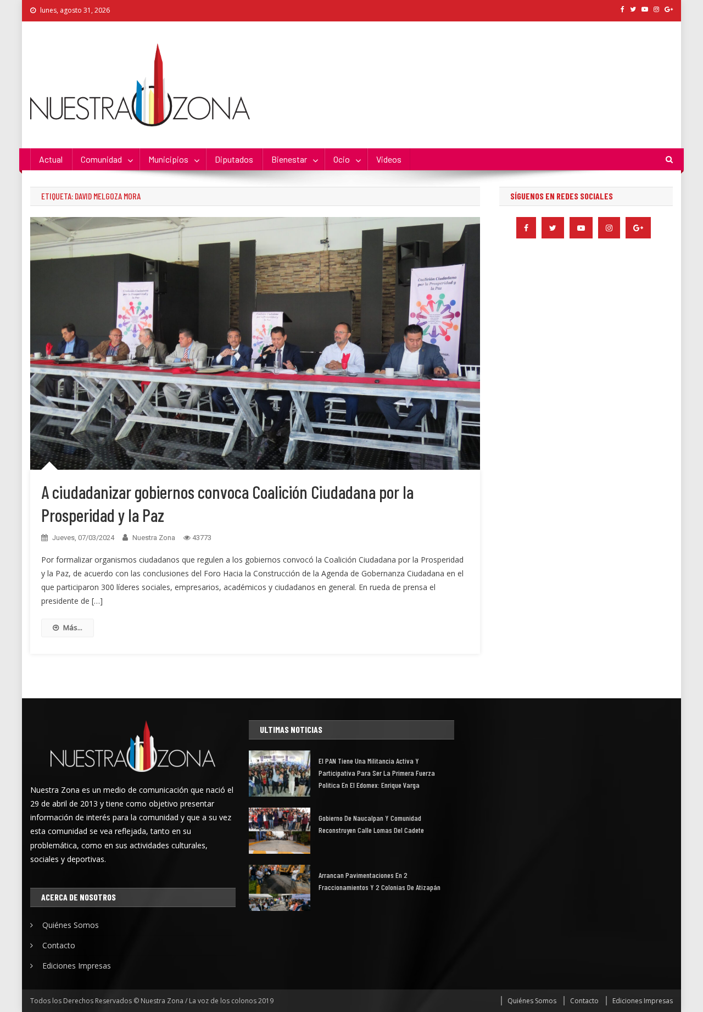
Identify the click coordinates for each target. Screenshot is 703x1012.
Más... (72, 627)
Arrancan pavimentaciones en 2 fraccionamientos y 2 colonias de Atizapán (379, 881)
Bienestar (289, 159)
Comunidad (101, 159)
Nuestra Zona (153, 537)
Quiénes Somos (70, 925)
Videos (388, 159)
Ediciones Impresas (76, 965)
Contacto (58, 945)
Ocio (341, 159)
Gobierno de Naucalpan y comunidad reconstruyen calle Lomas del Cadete (371, 824)
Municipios (168, 159)
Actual (51, 159)
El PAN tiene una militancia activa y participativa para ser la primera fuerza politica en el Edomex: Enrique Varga (377, 772)
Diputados (234, 159)
